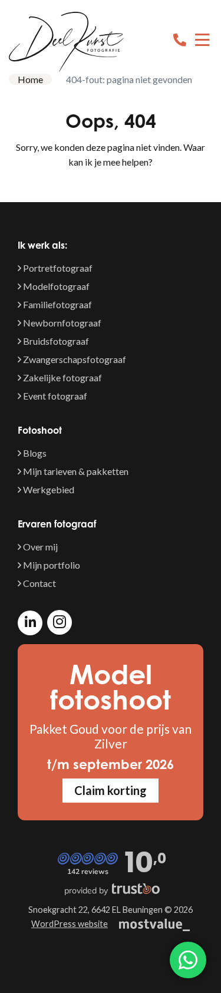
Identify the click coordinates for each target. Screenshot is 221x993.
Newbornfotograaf (61, 322)
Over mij (39, 546)
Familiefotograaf (56, 304)
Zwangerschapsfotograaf (73, 359)
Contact (38, 583)
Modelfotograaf (55, 286)
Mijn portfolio (50, 564)
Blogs (34, 452)
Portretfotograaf (57, 267)
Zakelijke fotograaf (61, 377)
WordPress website (69, 924)
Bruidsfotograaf (55, 341)
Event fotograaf (54, 395)
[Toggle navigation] (202, 41)
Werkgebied (47, 489)
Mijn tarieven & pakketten (74, 471)
